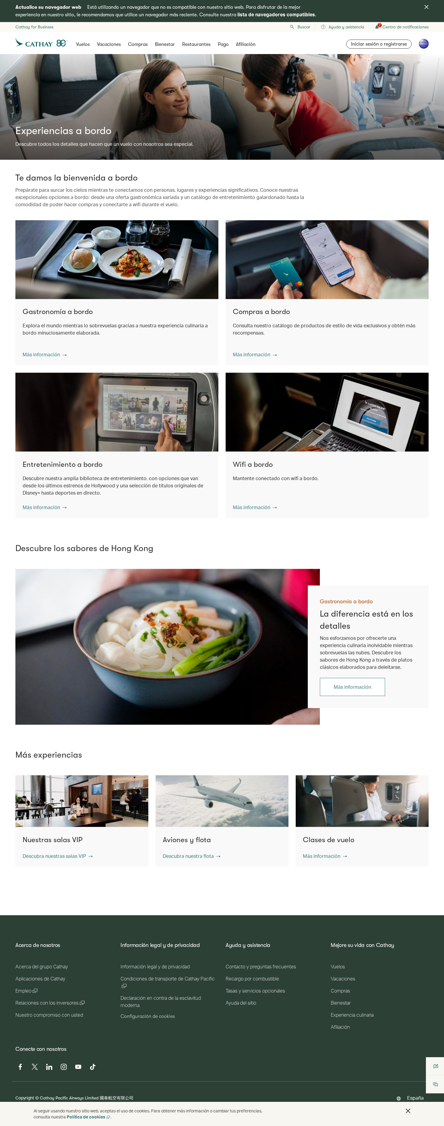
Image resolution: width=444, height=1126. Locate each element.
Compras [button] (138, 44)
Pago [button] (223, 44)
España (415, 1098)
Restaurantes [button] (196, 44)
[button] (45, 354)
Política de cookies (86, 1116)
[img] (426, 7)
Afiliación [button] (246, 44)
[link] (167, 647)
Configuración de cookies (148, 1016)
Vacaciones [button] (109, 44)
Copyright (24, 1097)
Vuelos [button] (83, 44)
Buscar (304, 26)
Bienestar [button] (165, 44)
